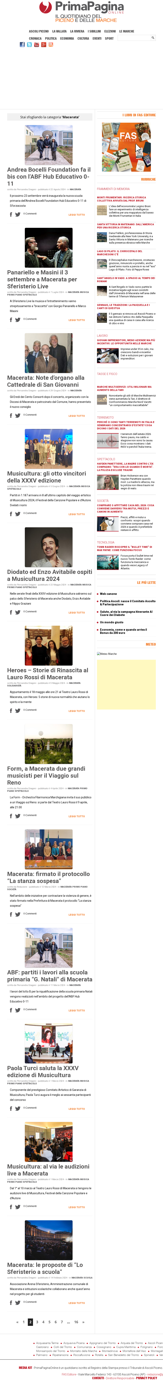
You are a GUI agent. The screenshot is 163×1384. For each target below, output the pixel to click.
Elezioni (110, 31)
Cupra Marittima (126, 1347)
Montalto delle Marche (83, 1351)
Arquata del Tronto (132, 1343)
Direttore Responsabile (120, 1378)
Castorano (42, 1347)
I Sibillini (94, 31)
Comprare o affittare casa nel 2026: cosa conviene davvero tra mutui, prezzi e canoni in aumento (125, 508)
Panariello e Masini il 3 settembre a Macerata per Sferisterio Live (42, 279)
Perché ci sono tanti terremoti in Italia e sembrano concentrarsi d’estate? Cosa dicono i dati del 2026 (125, 425)
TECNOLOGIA (105, 542)
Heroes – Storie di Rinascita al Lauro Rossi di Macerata (47, 674)
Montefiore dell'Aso (134, 1351)
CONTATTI (98, 1378)
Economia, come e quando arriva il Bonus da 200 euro (123, 631)
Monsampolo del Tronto (50, 1351)
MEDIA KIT (25, 1368)
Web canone (108, 593)
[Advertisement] (81, 78)
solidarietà (14, 685)
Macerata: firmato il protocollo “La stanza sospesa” (48, 877)
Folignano (147, 1347)
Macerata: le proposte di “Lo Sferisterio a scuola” (45, 1268)
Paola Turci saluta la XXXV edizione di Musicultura (43, 1072)
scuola (87, 1277)
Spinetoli (149, 1355)
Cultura (83, 38)
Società (11, 889)
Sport (109, 38)
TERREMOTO (105, 417)
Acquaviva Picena (73, 1343)
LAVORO (102, 336)
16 (76, 1321)
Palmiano (42, 1355)
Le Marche (126, 31)
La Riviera (77, 31)
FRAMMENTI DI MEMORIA (113, 189)
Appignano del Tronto (102, 1343)
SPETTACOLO (106, 459)
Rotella (99, 1355)
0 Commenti (30, 213)
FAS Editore (69, 1374)
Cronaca (35, 38)
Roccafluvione (81, 1355)
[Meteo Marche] (107, 653)
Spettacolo (30, 295)
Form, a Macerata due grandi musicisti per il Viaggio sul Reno (46, 775)
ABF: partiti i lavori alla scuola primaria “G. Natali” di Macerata (49, 976)
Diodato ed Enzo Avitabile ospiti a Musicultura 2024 (49, 575)
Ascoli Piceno (39, 31)
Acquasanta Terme (47, 1343)
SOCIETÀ (103, 501)
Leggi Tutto (77, 214)
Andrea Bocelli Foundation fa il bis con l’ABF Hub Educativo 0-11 (49, 176)
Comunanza (84, 1347)
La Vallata (59, 31)
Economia (67, 38)
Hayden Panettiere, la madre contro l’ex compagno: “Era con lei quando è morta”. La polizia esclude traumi (125, 467)
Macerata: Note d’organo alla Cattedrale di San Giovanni (45, 381)
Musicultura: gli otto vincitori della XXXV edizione (46, 477)
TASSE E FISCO (107, 374)
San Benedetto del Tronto (123, 1355)
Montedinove (110, 1351)
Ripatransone (60, 1355)
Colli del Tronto (63, 1347)
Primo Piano (14, 295)
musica (84, 292)
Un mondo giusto (111, 622)
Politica (51, 38)
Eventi (97, 38)
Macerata (75, 189)
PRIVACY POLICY (146, 1378)
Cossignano (104, 1347)
